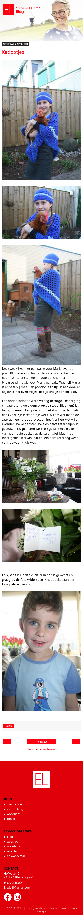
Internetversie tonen (41, 749)
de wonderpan (16, 856)
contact (11, 819)
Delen (8, 726)
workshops (13, 814)
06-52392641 (15, 883)
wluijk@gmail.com (18, 887)
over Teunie (14, 804)
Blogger (41, 911)
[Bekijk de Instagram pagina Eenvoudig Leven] (17, 897)
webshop (13, 841)
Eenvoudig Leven (41, 784)
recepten (12, 851)
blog (10, 836)
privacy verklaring (36, 908)
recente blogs (15, 809)
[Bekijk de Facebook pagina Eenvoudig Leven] (8, 897)
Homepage (41, 741)
